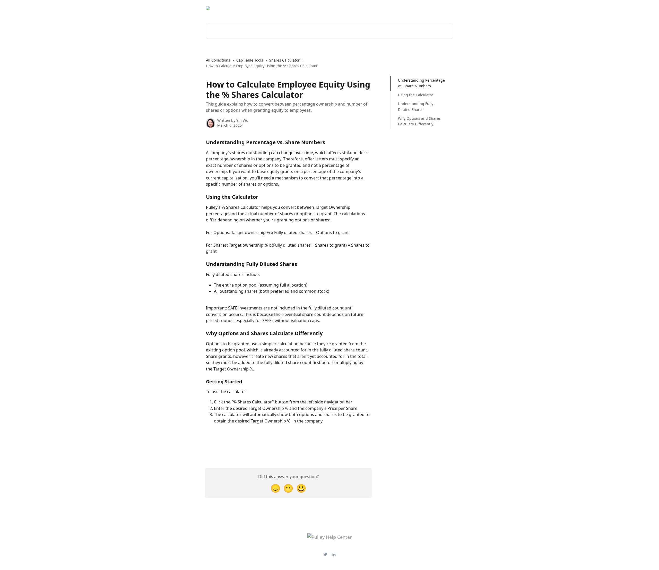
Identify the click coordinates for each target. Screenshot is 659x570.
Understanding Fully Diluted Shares (415, 106)
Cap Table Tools (249, 60)
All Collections (218, 60)
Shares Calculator (284, 60)
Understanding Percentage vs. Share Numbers (421, 83)
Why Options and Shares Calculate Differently (419, 121)
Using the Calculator (415, 94)
